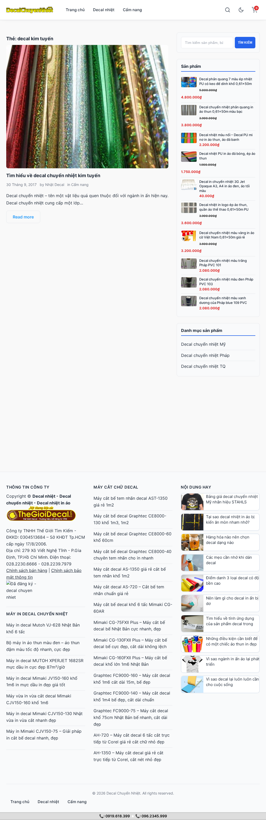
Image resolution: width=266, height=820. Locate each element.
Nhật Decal (54, 184)
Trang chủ (75, 9)
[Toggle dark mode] (241, 10)
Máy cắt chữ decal (116, 487)
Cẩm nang (132, 9)
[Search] (227, 10)
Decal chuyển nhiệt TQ (203, 366)
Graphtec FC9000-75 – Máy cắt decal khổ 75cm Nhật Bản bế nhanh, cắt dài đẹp (131, 717)
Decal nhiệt (104, 9)
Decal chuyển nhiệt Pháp (205, 355)
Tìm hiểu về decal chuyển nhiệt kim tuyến (53, 175)
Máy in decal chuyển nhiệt (37, 613)
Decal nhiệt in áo (53, 502)
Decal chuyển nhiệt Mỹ (203, 344)
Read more (23, 216)
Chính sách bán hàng (26, 570)
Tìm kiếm (245, 42)
